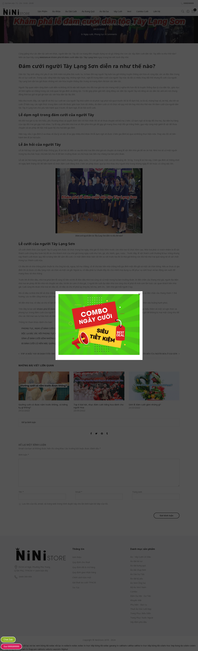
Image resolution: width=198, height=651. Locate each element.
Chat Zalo (8, 639)
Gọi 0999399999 (11, 646)
